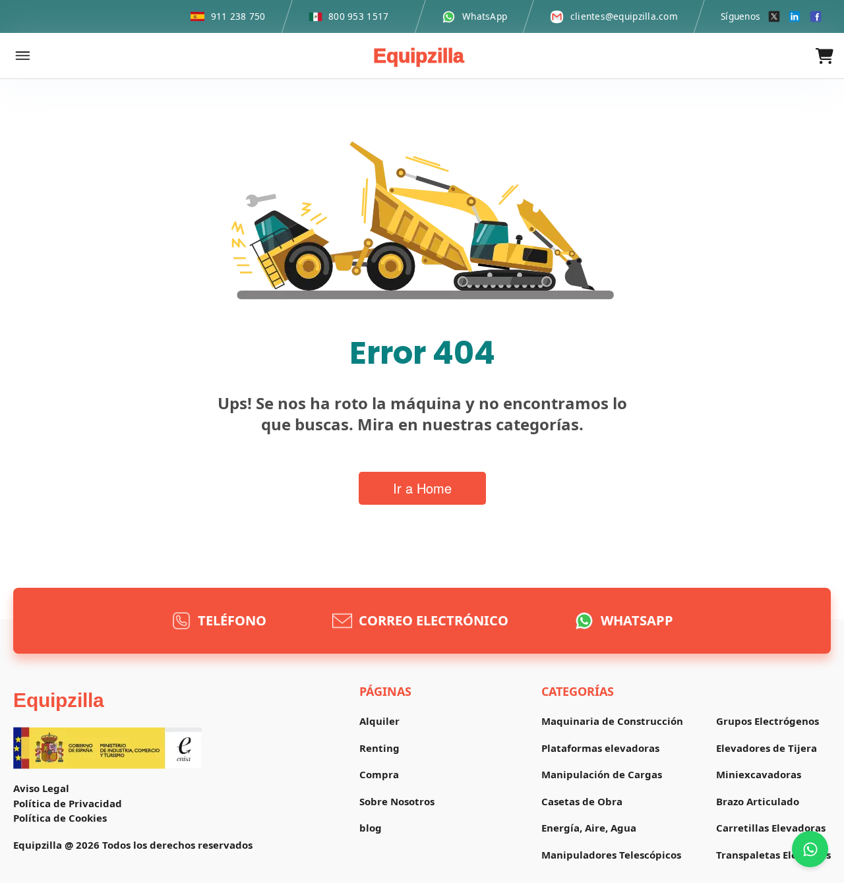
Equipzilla (418, 56)
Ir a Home (422, 488)
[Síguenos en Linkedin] (794, 16)
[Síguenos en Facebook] (815, 16)
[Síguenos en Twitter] (774, 16)
